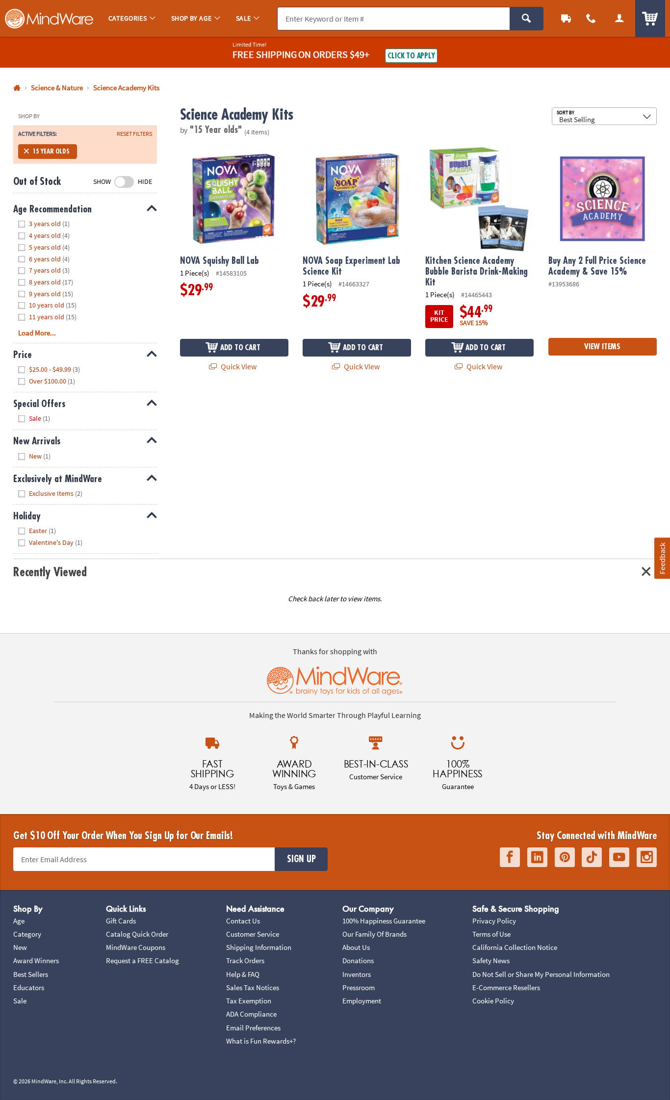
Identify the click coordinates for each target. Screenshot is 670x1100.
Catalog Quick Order (137, 934)
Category (27, 934)
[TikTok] (592, 857)
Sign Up (301, 859)
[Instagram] (647, 857)
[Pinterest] (565, 857)
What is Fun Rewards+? (261, 1041)
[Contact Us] (591, 18)
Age (19, 920)
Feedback (662, 558)
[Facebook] (510, 857)
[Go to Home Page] (17, 88)
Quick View (238, 366)
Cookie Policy (493, 1000)
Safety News (491, 960)
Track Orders (245, 960)
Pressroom (358, 987)
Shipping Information (258, 947)
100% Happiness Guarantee (383, 920)
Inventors (356, 974)
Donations (358, 960)
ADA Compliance (251, 1014)
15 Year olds (51, 151)
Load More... (37, 332)
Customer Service (252, 934)
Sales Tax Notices (252, 987)
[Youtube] (619, 857)
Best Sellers (30, 974)
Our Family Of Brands (374, 934)
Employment (361, 1000)
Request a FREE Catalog (142, 960)
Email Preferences (253, 1027)
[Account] (619, 18)
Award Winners (36, 960)
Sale (19, 1000)
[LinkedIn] (537, 857)
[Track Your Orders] (566, 18)
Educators (28, 987)
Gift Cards (121, 920)
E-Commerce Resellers (506, 987)
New (20, 947)
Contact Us (243, 920)
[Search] (526, 18)
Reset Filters (134, 134)
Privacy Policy (494, 920)
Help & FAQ (242, 974)
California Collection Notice (514, 947)
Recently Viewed (49, 572)
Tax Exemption (248, 1000)
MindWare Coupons (135, 947)
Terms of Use (491, 934)
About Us (356, 947)
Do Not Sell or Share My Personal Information (541, 974)
